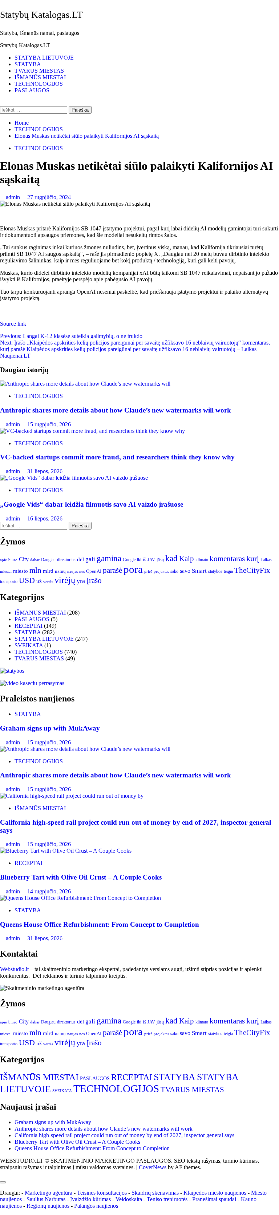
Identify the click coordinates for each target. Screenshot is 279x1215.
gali (90, 559)
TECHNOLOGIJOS (39, 84)
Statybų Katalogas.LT (41, 14)
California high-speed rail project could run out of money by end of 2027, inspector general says (124, 1135)
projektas (161, 571)
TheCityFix (252, 570)
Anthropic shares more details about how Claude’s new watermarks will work (115, 410)
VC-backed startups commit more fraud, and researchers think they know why (119, 457)
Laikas (266, 559)
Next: (135, 349)
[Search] (2, 103)
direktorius (66, 559)
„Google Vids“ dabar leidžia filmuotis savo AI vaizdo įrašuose (91, 504)
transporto (8, 581)
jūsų (160, 559)
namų (60, 571)
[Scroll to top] (2, 1174)
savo (185, 571)
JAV (151, 559)
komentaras (227, 558)
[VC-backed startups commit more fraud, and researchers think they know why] (94, 431)
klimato (201, 559)
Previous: (71, 336)
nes (82, 572)
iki (139, 559)
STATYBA (28, 64)
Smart (199, 570)
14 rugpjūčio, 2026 (49, 891)
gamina (109, 558)
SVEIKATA (29, 645)
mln (35, 570)
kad (171, 558)
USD (27, 580)
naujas (72, 572)
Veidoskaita (129, 1199)
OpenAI (93, 571)
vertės (48, 581)
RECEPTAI (29, 626)
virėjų (64, 580)
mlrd (48, 571)
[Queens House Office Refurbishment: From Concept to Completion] (80, 898)
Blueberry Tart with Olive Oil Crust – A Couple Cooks (81, 877)
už (39, 581)
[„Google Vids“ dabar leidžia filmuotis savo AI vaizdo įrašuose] (74, 478)
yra (81, 580)
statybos (215, 571)
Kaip (186, 558)
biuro (12, 560)
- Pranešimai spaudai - (215, 1199)
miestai (6, 571)
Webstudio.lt (14, 969)
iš (144, 559)
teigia (228, 571)
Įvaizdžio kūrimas (90, 1199)
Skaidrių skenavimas (155, 1193)
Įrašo (94, 580)
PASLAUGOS (32, 90)
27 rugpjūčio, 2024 (49, 197)
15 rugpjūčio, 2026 (49, 424)
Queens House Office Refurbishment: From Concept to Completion (99, 924)
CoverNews (152, 1167)
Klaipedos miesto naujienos (214, 1193)
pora (133, 569)
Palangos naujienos (96, 1206)
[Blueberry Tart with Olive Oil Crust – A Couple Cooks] (66, 851)
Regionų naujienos (48, 1206)
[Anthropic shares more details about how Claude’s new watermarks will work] (85, 384)
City (24, 559)
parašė (112, 570)
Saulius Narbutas (46, 1199)
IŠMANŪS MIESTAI (40, 77)
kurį (252, 558)
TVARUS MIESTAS (39, 71)
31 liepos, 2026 (44, 471)
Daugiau (48, 559)
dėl (80, 559)
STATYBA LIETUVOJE (44, 58)
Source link (13, 324)
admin (13, 197)
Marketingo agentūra (48, 1193)
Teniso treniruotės (167, 1199)
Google (129, 559)
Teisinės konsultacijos (102, 1193)
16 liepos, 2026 (44, 518)
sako (174, 571)
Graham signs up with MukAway (50, 728)
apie (3, 560)
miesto (20, 571)
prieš (148, 572)
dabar (35, 560)
